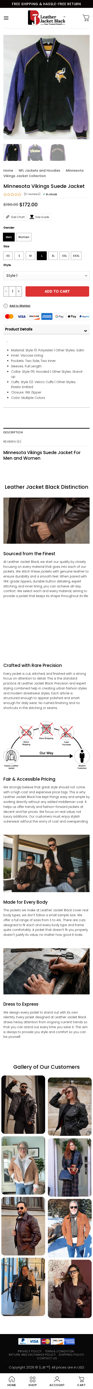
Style (7, 265)
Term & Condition (59, 1351)
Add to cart (57, 291)
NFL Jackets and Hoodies (39, 170)
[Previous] (11, 87)
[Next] (82, 87)
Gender (8, 227)
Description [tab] (13, 432)
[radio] (8, 237)
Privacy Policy (30, 1351)
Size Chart (18, 217)
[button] (6, 17)
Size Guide (42, 217)
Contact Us (47, 1358)
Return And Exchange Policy (32, 1355)
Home (8, 170)
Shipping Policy (71, 1355)
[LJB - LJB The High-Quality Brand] (47, 18)
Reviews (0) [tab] (12, 441)
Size (6, 246)
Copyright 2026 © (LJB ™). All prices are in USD (46, 1367)
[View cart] (86, 18)
